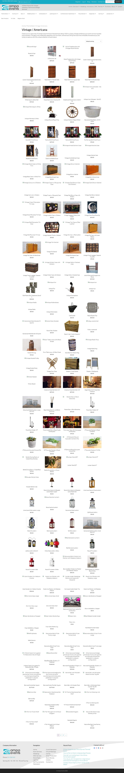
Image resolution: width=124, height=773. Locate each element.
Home (70, 6)
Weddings (83, 6)
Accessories (110, 13)
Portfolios (108, 6)
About (113, 6)
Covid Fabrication (51, 749)
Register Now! (21, 18)
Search (118, 1)
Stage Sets (92, 13)
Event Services (37, 751)
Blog (88, 2)
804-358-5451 (11, 757)
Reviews (94, 2)
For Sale (13, 18)
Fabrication (36, 764)
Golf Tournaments (38, 762)
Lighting (35, 760)
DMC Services (37, 756)
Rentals (100, 6)
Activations (90, 6)
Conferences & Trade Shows (67, 13)
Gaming (101, 13)
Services (75, 6)
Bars (22, 13)
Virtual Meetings (51, 751)
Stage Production (51, 756)
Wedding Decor (31, 13)
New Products (4, 18)
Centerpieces (42, 13)
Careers (120, 6)
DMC (95, 6)
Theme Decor (4, 13)
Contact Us (101, 2)
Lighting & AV (53, 13)
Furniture (14, 13)
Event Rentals (50, 758)
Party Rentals (81, 13)
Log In (84, 2)
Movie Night (36, 758)
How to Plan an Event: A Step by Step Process (76, 753)
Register (78, 2)
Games (48, 753)
